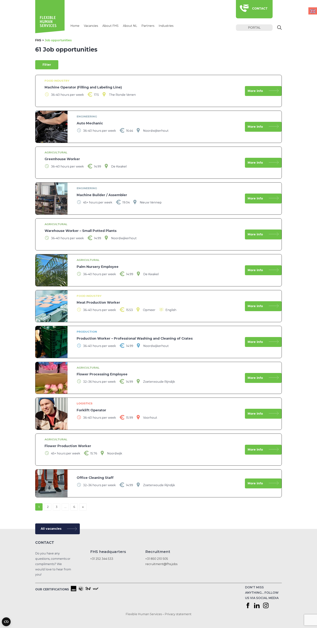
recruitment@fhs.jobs (161, 564)
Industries (166, 26)
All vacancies (51, 528)
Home (74, 26)
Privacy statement (178, 614)
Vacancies (91, 26)
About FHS (110, 26)
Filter (47, 64)
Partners (147, 26)
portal (254, 27)
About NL (130, 26)
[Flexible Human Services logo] (50, 32)
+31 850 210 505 (156, 558)
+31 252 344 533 (101, 558)
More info (255, 91)
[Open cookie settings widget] (6, 621)
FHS (38, 40)
